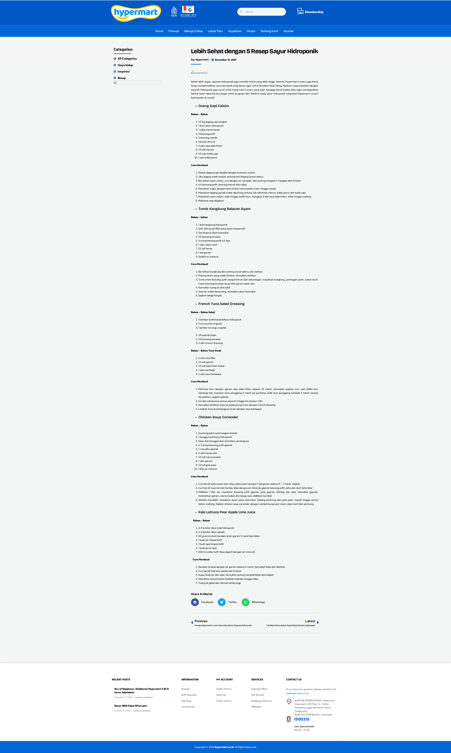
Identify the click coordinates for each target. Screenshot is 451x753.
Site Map (186, 700)
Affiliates (256, 706)
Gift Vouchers (189, 694)
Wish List (221, 694)
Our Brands (257, 694)
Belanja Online (193, 31)
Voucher (288, 31)
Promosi (173, 31)
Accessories (188, 706)
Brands (185, 688)
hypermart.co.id (224, 747)
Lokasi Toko (215, 31)
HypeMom (235, 31)
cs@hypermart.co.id (297, 693)
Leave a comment (144, 697)
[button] (203, 602)
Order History (224, 688)
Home (159, 31)
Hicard (251, 31)
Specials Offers (259, 688)
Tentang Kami (269, 31)
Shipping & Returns (261, 700)
